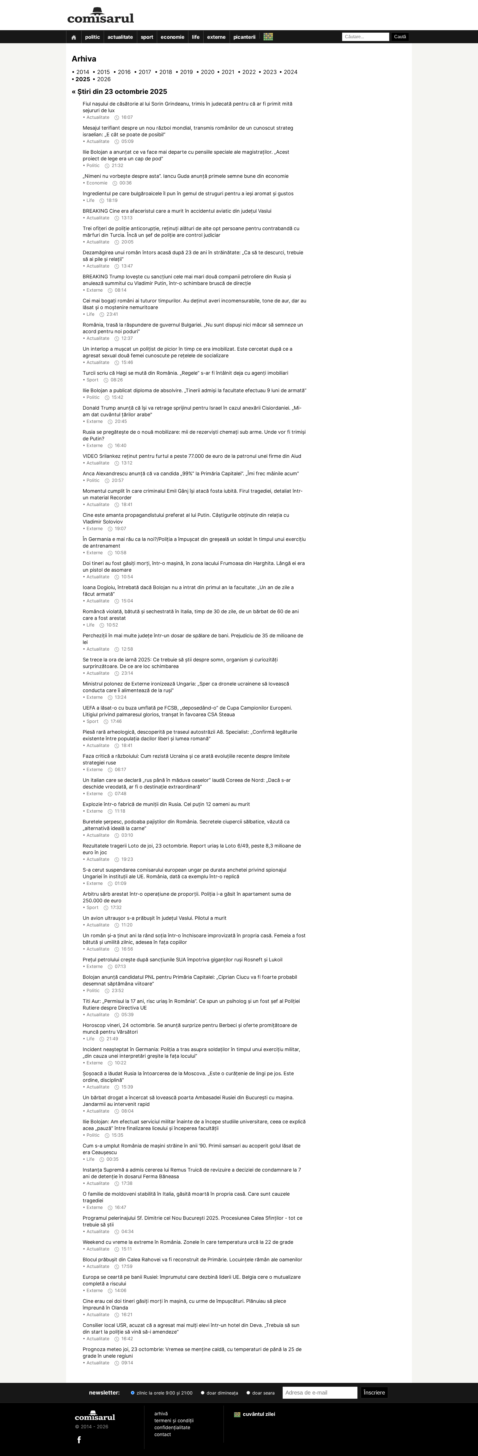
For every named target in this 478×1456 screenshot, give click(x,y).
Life (195, 37)
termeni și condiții (174, 1420)
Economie (172, 37)
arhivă (161, 1413)
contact (162, 1434)
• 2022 (244, 72)
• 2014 (78, 72)
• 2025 (78, 79)
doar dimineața (221, 1393)
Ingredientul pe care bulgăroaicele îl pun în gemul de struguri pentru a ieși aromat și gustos (188, 193)
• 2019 (182, 72)
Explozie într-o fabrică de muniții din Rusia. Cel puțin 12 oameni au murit (166, 804)
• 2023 (265, 72)
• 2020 (203, 72)
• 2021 (224, 72)
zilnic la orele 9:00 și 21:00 (164, 1393)
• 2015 (99, 72)
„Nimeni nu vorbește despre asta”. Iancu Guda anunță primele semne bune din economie (186, 176)
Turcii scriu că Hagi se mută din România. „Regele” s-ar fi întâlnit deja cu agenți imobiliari (185, 373)
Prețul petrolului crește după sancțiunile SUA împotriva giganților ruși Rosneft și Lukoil (182, 959)
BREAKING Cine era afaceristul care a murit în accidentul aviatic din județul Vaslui (177, 211)
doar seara (263, 1393)
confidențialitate (172, 1427)
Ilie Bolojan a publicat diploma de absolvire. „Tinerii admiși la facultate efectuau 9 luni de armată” (194, 390)
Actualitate (120, 37)
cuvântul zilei (258, 1414)
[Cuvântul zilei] (263, 35)
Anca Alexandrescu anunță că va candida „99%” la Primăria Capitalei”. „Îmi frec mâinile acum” (191, 473)
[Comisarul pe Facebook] (79, 1439)
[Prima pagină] (73, 36)
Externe (216, 37)
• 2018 (161, 72)
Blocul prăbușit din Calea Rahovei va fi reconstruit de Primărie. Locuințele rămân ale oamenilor (192, 1259)
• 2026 (99, 79)
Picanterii (244, 37)
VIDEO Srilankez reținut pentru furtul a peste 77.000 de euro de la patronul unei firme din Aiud (192, 456)
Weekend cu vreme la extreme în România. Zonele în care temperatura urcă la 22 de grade (188, 1242)
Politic (92, 37)
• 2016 (120, 72)
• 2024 (286, 72)
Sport (147, 37)
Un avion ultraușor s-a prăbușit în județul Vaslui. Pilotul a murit (155, 918)
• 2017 (141, 72)
